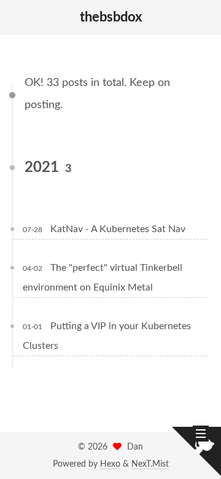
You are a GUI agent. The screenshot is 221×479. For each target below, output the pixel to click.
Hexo (110, 464)
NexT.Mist (150, 464)
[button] (19, 18)
